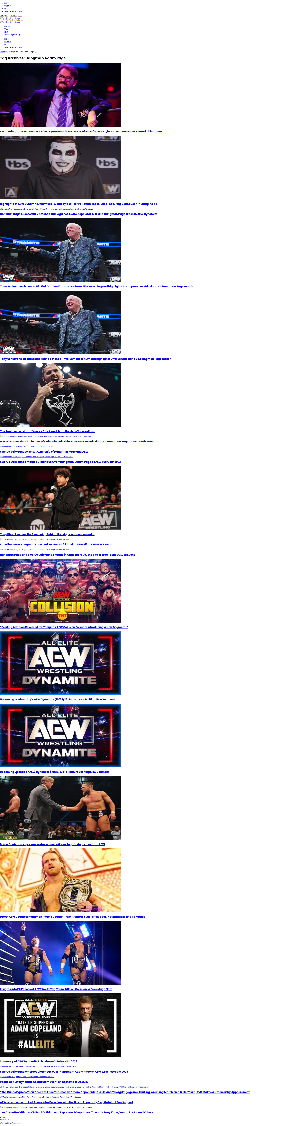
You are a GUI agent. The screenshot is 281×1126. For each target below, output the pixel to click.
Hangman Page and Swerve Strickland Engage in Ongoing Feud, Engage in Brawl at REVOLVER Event (67, 555)
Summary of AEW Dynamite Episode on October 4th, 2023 (38, 1061)
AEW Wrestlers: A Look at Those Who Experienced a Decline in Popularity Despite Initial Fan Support (66, 1102)
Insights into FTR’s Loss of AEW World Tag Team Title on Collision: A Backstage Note (56, 989)
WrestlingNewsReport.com (10, 1123)
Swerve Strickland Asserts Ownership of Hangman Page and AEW (44, 451)
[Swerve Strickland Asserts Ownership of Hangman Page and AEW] (26, 446)
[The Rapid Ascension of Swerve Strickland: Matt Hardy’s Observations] (60, 426)
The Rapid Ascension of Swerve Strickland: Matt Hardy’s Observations (47, 431)
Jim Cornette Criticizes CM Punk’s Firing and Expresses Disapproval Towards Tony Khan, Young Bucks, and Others (76, 1112)
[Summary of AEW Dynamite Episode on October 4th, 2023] (60, 1056)
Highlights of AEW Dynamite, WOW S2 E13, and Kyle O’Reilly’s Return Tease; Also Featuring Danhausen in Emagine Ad (78, 204)
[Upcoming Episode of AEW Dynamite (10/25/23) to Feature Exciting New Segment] (60, 767)
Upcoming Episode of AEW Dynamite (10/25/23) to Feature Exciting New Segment (54, 772)
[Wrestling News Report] (10, 18)
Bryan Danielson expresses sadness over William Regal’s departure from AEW (52, 844)
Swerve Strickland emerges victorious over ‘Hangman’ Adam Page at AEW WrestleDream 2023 (64, 1071)
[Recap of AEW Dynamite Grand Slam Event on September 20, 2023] (27, 1077)
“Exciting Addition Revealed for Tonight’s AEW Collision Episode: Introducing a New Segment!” (64, 627)
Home (6, 3)
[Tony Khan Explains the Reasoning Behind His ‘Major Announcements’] (60, 529)
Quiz (6, 8)
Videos (7, 6)
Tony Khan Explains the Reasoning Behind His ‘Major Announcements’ (47, 534)
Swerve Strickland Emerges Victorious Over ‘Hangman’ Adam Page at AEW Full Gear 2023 (60, 462)
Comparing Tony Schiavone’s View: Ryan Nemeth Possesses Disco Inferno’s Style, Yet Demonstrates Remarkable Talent (81, 131)
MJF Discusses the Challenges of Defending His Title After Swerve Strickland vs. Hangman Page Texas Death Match (77, 441)
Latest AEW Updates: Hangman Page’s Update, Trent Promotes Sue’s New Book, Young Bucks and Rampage (72, 917)
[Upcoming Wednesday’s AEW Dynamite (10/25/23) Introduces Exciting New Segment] (60, 694)
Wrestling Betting (13, 11)
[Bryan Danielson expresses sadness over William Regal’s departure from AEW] (60, 839)
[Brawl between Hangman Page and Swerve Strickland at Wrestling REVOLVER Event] (34, 539)
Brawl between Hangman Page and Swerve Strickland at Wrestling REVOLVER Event (56, 544)
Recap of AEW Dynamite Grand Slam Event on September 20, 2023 (44, 1082)
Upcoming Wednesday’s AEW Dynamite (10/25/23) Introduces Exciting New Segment (57, 699)
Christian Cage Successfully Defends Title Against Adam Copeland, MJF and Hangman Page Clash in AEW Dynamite (78, 214)
